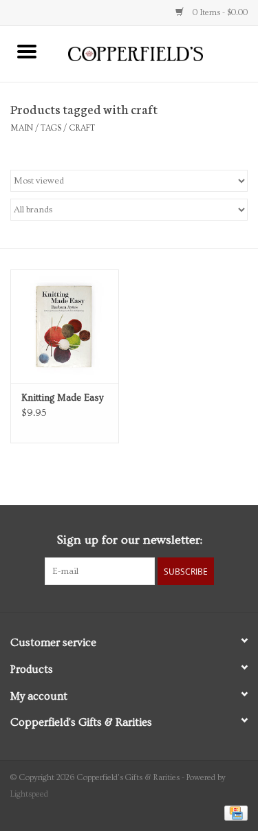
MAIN (21, 128)
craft (82, 128)
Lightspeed (29, 794)
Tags (51, 128)
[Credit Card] (233, 811)
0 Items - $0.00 (219, 12)
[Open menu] (27, 51)
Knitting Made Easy (62, 397)
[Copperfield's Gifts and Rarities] (156, 52)
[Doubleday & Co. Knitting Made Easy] (64, 326)
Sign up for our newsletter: (129, 540)
